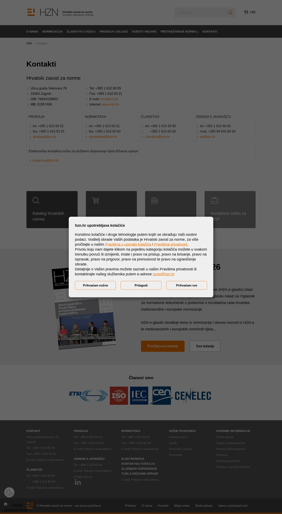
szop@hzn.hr (164, 274)
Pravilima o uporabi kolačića (128, 244)
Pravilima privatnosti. (171, 244)
